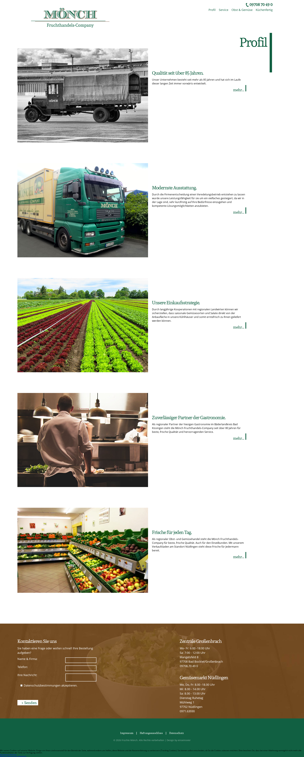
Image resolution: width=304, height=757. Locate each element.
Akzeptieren (4, 755)
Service (223, 10)
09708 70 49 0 (261, 4)
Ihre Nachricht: (27, 675)
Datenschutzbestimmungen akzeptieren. (50, 685)
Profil (212, 10)
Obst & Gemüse (242, 10)
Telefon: (22, 667)
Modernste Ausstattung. (174, 187)
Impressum (126, 733)
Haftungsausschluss (151, 733)
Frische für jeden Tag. (172, 532)
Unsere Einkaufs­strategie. (176, 302)
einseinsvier (184, 740)
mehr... (238, 90)
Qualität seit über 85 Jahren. (177, 73)
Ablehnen (13, 755)
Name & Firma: (27, 659)
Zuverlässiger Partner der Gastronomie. (188, 417)
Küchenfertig (264, 10)
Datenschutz (176, 733)
